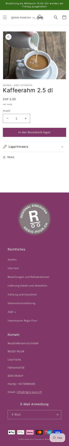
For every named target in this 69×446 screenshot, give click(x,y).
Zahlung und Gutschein (22, 294)
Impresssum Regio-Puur (23, 320)
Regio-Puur (29, 439)
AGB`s (12, 312)
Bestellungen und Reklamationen (28, 277)
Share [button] (10, 157)
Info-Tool (13, 268)
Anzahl (6, 110)
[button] (5, 17)
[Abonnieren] (57, 414)
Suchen (12, 259)
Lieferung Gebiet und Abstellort (27, 285)
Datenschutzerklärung (21, 303)
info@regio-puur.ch (29, 392)
